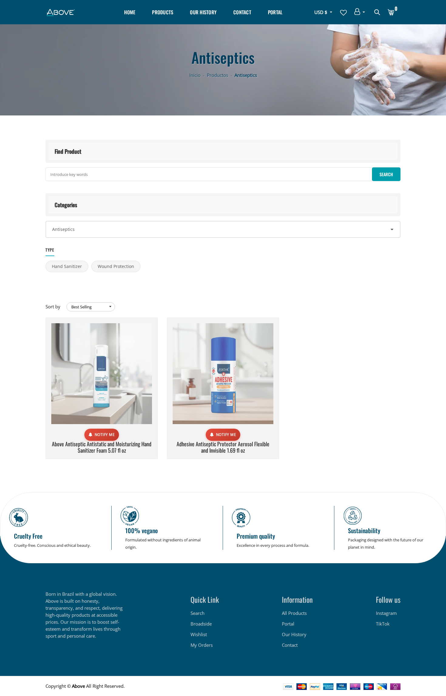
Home (129, 12)
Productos (217, 75)
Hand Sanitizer (67, 266)
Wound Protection (116, 266)
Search (197, 613)
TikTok (383, 624)
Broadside (201, 624)
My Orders (202, 645)
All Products (294, 613)
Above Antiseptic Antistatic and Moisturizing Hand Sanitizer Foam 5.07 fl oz (101, 447)
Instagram (386, 613)
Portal (275, 12)
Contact (242, 12)
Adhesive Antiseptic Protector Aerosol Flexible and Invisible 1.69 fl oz (223, 447)
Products (162, 12)
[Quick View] (117, 382)
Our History (203, 12)
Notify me (105, 434)
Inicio (195, 75)
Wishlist (199, 634)
